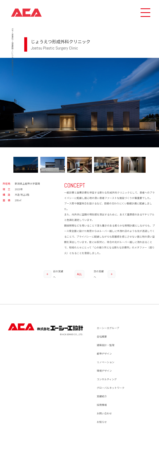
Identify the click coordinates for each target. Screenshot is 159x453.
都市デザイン (104, 353)
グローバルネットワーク (110, 388)
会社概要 (102, 336)
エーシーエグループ (108, 328)
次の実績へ (99, 274)
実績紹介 (102, 396)
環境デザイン (104, 370)
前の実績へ (58, 274)
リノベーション (105, 362)
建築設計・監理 (105, 345)
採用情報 (102, 405)
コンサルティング (107, 379)
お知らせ (102, 422)
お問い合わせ (104, 413)
